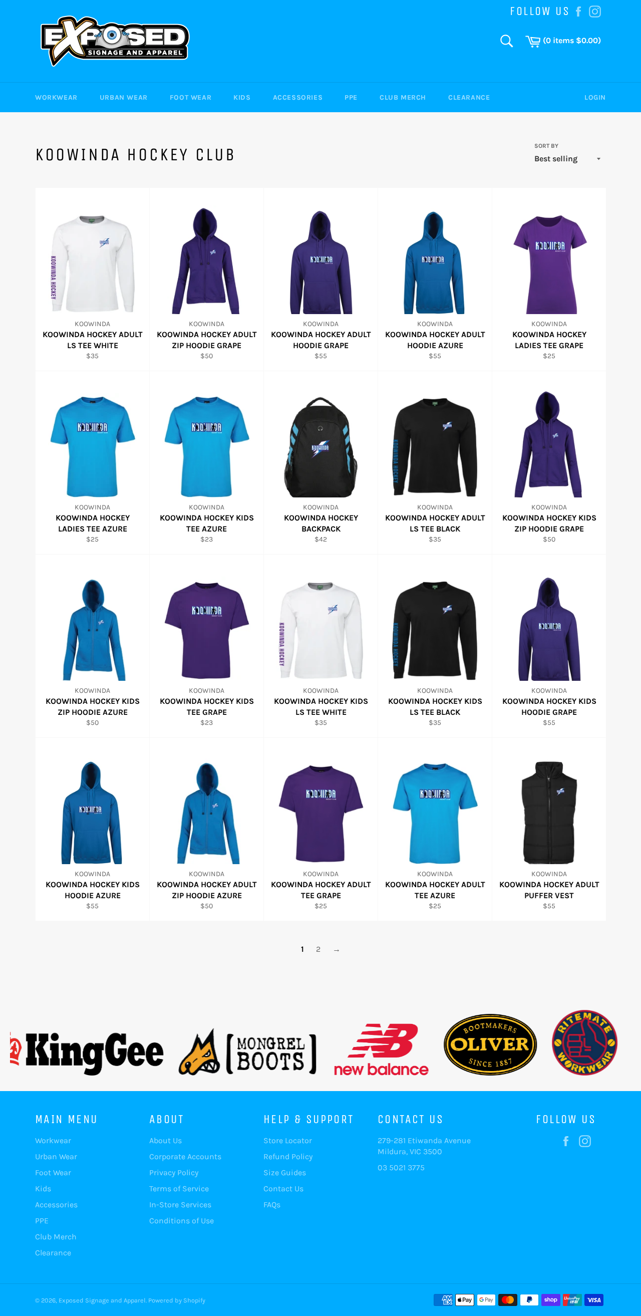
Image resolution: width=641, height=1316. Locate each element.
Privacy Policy (173, 1172)
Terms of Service (179, 1188)
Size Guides (284, 1172)
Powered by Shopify (176, 1300)
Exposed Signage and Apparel (102, 1300)
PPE (351, 97)
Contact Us (283, 1188)
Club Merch (403, 97)
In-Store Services (180, 1204)
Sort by (546, 145)
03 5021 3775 (401, 1167)
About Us (165, 1140)
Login (595, 97)
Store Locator (287, 1140)
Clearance (469, 97)
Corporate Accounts (185, 1156)
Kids (241, 97)
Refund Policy (287, 1156)
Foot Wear (190, 97)
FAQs (271, 1204)
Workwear (56, 97)
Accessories (298, 97)
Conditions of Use (181, 1220)
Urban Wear (124, 97)
